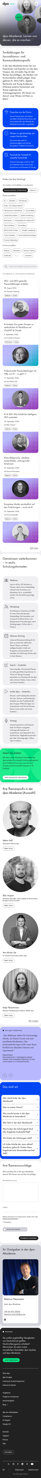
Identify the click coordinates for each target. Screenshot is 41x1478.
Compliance (7, 1416)
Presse (5, 1440)
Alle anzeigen (33, 1021)
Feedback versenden (28, 1238)
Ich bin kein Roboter (13, 1229)
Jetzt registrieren (11, 1360)
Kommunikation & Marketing (15, 190)
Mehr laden (34, 548)
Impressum (19, 1470)
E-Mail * (5, 1207)
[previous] (5, 1075)
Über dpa (6, 1373)
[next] (11, 1075)
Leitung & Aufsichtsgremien (13, 1381)
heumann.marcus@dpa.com (14, 1314)
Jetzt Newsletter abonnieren (15, 777)
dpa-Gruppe (7, 1377)
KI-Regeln (6, 1420)
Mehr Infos (8, 848)
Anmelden (8, 1452)
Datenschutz (33, 1470)
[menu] (36, 4)
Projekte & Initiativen (11, 1397)
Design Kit (7, 1424)
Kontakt (6, 1432)
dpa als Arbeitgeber (10, 1412)
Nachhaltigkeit (8, 1401)
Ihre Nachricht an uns (10, 1180)
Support (6, 1436)
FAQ (4, 1444)
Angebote (6, 1393)
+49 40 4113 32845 (12, 1311)
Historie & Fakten (9, 1385)
